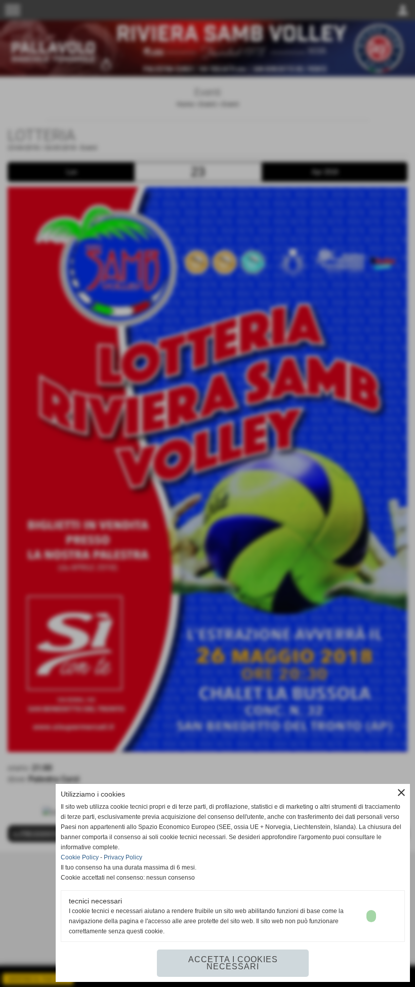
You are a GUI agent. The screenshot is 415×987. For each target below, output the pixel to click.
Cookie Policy (80, 857)
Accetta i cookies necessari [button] (233, 963)
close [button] (401, 792)
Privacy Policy (123, 857)
